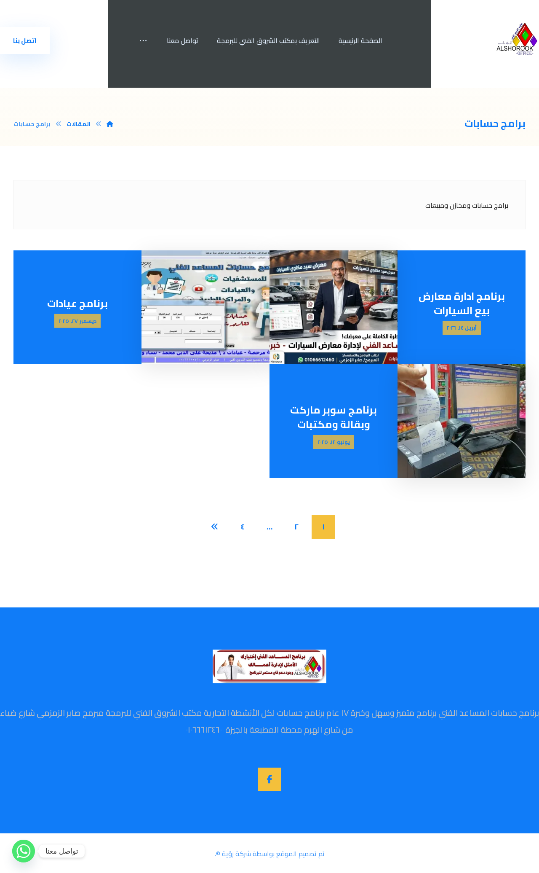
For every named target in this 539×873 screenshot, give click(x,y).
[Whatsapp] (23, 851)
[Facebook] (269, 779)
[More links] (143, 40)
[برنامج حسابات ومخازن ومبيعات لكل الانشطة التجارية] (517, 39)
